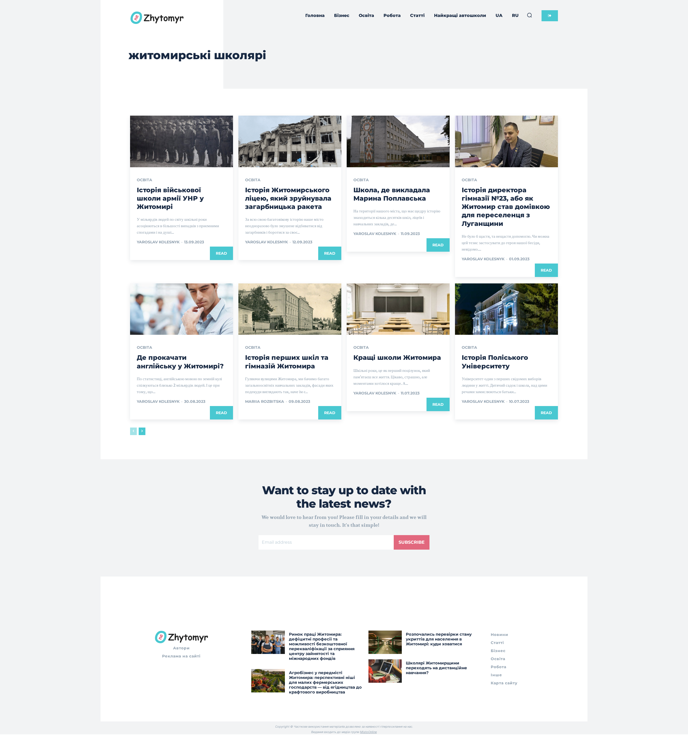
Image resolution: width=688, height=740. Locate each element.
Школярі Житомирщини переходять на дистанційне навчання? (436, 667)
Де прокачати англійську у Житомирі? (180, 362)
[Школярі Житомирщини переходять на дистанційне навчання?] (385, 671)
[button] (529, 15)
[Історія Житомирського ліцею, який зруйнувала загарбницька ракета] (289, 141)
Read (221, 253)
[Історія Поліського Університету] (506, 309)
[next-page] (142, 431)
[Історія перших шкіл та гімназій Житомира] (289, 309)
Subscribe (412, 542)
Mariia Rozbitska (264, 401)
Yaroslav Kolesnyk (158, 242)
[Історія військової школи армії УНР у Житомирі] (181, 141)
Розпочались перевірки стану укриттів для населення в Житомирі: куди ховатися (439, 639)
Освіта (144, 180)
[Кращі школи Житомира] (398, 309)
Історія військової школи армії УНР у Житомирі (170, 198)
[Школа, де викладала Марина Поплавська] (398, 141)
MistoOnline (368, 732)
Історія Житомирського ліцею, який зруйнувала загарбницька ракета (288, 198)
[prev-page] (133, 431)
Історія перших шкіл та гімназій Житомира (286, 362)
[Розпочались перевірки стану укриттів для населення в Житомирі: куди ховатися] (385, 642)
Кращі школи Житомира (397, 357)
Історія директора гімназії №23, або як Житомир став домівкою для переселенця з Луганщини (506, 206)
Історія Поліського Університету (495, 362)
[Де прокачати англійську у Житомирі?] (181, 309)
